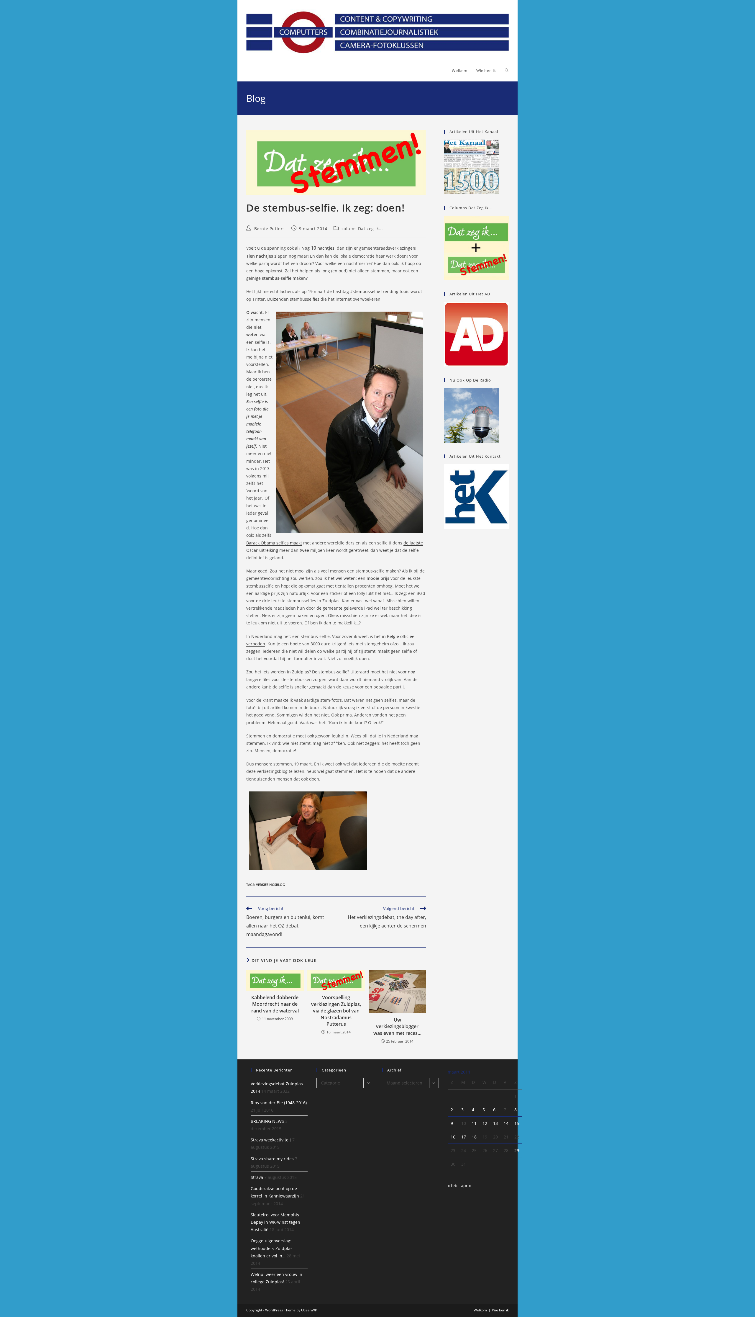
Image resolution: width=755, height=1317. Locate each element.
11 (474, 1123)
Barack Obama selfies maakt (274, 543)
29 (516, 1150)
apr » (466, 1185)
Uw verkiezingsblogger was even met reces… (397, 1026)
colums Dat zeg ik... (362, 228)
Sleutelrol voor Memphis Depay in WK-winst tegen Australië (275, 1222)
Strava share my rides (272, 1158)
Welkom (480, 1310)
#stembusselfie (365, 291)
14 (506, 1123)
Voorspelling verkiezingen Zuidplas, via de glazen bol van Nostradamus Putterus (336, 1010)
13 (495, 1123)
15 (516, 1123)
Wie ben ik (500, 1310)
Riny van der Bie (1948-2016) (279, 1102)
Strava (257, 1177)
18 (474, 1137)
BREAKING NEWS (267, 1121)
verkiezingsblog (270, 884)
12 (484, 1123)
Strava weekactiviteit (271, 1140)
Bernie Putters (269, 228)
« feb (452, 1185)
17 (463, 1137)
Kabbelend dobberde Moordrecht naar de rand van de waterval (275, 1004)
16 (453, 1137)
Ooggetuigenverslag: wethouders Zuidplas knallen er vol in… (272, 1248)
